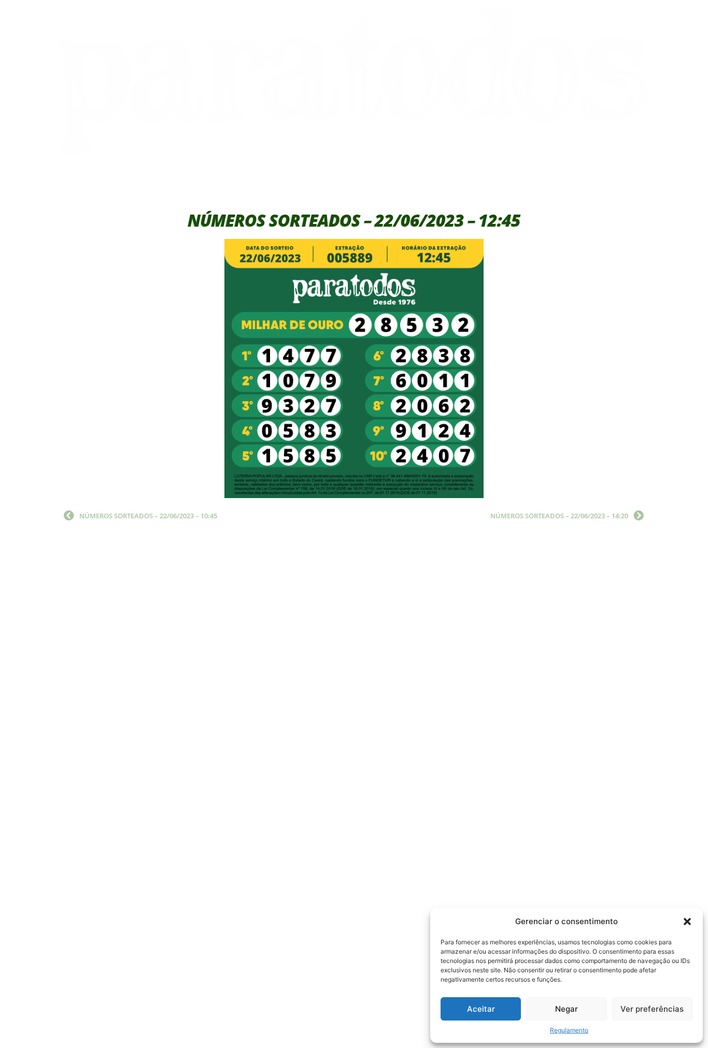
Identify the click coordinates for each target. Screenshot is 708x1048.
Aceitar (481, 1009)
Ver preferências (652, 1009)
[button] (687, 921)
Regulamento (569, 1030)
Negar (566, 1009)
